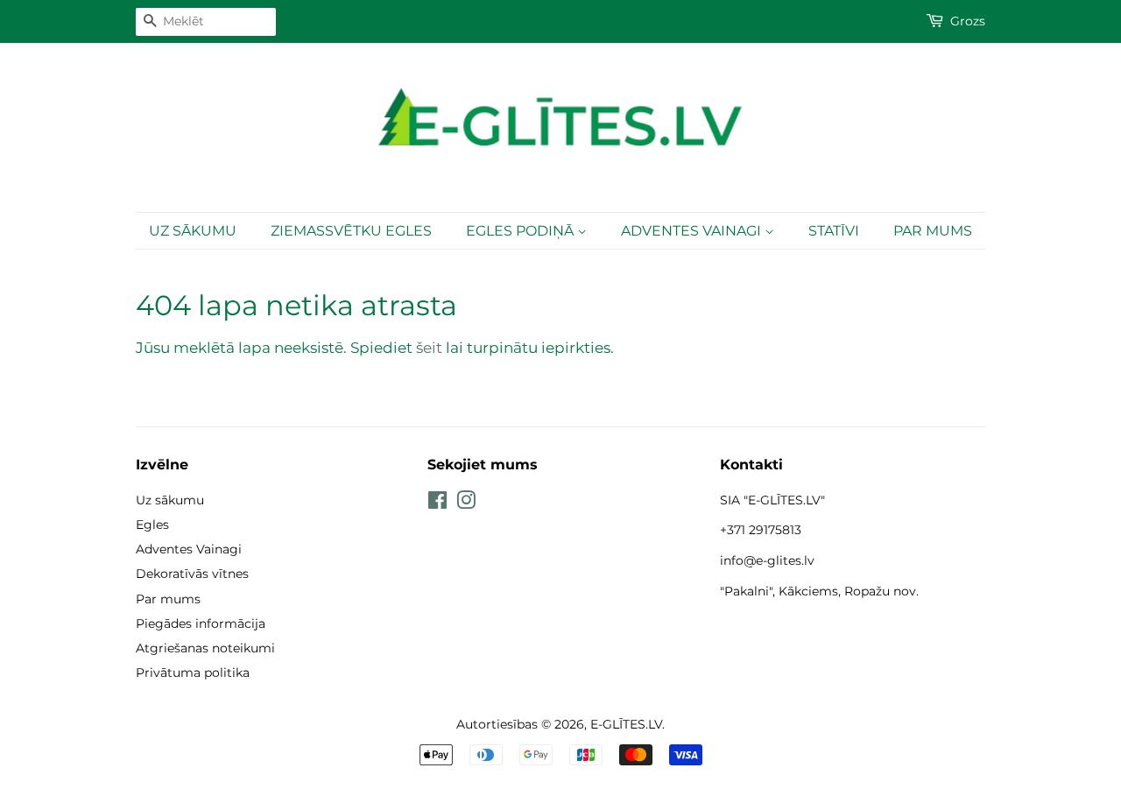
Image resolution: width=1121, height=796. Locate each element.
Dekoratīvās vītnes (192, 573)
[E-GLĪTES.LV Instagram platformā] (466, 503)
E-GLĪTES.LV (626, 724)
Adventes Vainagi (693, 230)
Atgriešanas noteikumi (205, 648)
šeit (429, 347)
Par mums (932, 230)
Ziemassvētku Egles (351, 230)
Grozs (967, 21)
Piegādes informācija (200, 623)
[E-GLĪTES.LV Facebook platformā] (437, 503)
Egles (152, 524)
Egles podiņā (521, 230)
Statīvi (833, 230)
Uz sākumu (192, 230)
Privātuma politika (193, 672)
